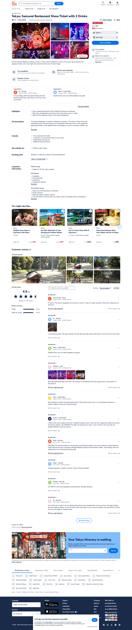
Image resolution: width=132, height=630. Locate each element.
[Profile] (117, 2)
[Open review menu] (118, 298)
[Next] (120, 227)
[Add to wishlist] (35, 211)
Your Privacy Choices (68, 612)
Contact (65, 603)
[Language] (110, 2)
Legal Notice (66, 606)
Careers (96, 606)
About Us (96, 603)
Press (95, 612)
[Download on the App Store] (51, 611)
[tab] (22, 570)
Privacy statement (17, 562)
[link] (24, 227)
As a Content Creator (111, 606)
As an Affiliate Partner (111, 609)
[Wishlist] (103, 2)
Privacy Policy (66, 609)
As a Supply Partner (110, 603)
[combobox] (37, 4)
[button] (19, 20)
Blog (95, 609)
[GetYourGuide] (14, 3)
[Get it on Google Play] (51, 604)
